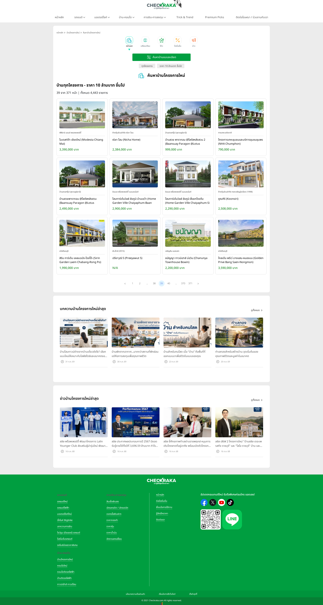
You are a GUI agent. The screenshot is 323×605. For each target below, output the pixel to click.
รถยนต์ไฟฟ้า (63, 508)
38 (154, 283)
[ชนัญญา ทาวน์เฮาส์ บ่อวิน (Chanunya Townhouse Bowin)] (188, 234)
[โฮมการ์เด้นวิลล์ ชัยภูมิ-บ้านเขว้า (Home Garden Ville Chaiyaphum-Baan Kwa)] (135, 175)
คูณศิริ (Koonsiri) (228, 199)
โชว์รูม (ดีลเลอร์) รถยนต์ (68, 532)
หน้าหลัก (59, 17)
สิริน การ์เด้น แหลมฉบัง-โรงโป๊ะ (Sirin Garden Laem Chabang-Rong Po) (80, 260)
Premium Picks (214, 17)
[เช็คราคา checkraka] (161, 6)
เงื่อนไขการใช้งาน (164, 507)
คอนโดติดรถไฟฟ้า (65, 572)
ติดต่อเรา (160, 519)
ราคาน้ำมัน (111, 532)
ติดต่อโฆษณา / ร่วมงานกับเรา (252, 17)
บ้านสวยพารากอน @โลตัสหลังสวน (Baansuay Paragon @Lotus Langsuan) (78, 201)
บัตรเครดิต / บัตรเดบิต (117, 508)
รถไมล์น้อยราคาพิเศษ (67, 545)
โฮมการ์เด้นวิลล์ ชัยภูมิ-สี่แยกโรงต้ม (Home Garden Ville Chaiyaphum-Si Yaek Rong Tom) (187, 201)
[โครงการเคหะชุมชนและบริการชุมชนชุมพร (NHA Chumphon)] (241, 115)
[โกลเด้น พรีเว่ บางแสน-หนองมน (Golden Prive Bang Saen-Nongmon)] (241, 234)
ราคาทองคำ (112, 520)
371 (190, 283)
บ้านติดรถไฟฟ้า (64, 578)
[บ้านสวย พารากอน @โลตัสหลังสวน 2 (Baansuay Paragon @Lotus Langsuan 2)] (188, 115)
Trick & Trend (184, 17)
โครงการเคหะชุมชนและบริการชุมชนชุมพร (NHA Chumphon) (240, 142)
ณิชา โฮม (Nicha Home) (126, 140)
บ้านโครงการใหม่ (65, 559)
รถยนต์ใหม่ (62, 501)
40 (168, 283)
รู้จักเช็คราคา (162, 513)
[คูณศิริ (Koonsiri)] (241, 175)
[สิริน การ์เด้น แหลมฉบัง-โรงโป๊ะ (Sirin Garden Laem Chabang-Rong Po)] (82, 234)
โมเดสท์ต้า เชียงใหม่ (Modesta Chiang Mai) (81, 142)
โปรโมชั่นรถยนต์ (64, 539)
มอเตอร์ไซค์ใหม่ (64, 514)
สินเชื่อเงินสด (112, 501)
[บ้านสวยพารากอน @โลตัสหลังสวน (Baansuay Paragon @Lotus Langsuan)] (82, 175)
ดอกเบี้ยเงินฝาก (113, 514)
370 (183, 283)
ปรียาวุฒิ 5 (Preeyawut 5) (127, 258)
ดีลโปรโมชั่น (161, 501)
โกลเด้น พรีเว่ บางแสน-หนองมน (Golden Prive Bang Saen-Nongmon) (240, 260)
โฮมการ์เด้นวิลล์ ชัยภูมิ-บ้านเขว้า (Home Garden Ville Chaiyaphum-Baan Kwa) (134, 201)
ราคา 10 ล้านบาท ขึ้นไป (171, 66)
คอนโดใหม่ (62, 565)
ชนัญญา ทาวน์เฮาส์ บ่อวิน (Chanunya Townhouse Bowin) (186, 260)
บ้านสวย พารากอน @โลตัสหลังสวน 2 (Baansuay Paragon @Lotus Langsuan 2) (185, 142)
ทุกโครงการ (147, 66)
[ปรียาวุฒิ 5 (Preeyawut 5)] (135, 234)
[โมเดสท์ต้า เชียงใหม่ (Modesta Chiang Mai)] (82, 115)
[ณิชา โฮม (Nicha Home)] (135, 115)
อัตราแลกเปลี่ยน (114, 539)
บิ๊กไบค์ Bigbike (65, 520)
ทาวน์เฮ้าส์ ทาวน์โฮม (66, 584)
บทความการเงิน (64, 526)
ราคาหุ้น (110, 526)
